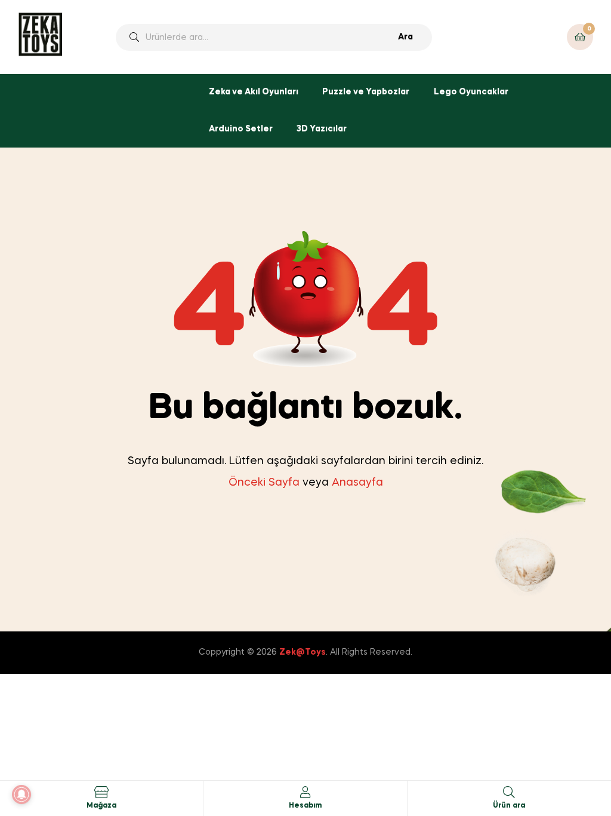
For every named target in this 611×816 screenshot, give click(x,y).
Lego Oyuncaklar (471, 92)
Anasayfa (357, 482)
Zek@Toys (302, 652)
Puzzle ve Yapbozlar (365, 92)
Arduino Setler (241, 129)
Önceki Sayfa (264, 482)
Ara (405, 37)
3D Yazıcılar (322, 129)
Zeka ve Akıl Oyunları (253, 92)
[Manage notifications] (21, 794)
